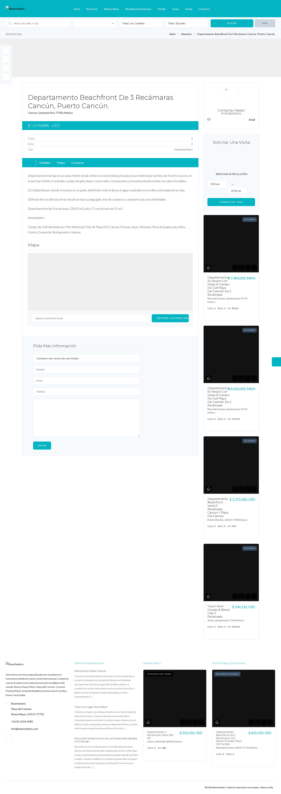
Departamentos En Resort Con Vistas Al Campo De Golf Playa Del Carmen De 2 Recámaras (219, 286)
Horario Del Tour (231, 202)
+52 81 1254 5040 (22, 721)
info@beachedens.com (24, 728)
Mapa (61, 162)
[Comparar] (248, 268)
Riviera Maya (111, 9)
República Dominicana (138, 9)
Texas (175, 9)
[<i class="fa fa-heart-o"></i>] (241, 268)
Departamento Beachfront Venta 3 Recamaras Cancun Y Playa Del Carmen (217, 507)
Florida (161, 9)
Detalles (44, 162)
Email (252, 119)
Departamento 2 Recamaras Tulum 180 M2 (160, 735)
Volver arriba (266, 787)
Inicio (77, 9)
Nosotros (92, 9)
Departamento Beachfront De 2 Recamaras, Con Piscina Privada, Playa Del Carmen (229, 738)
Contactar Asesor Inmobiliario (231, 112)
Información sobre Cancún (90, 671)
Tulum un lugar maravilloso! (91, 707)
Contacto (204, 9)
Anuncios (186, 34)
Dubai (188, 9)
